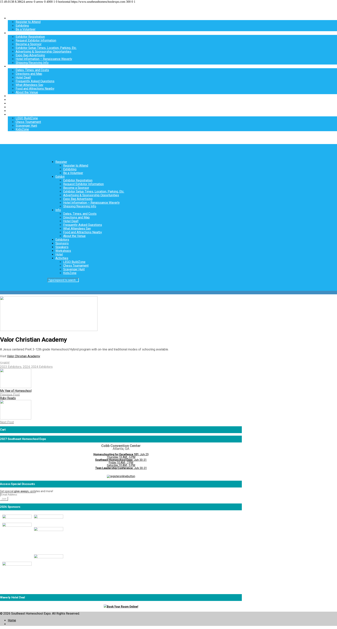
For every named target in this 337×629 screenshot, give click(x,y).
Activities (14, 114)
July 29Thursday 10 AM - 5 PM (121, 456)
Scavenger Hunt (26, 125)
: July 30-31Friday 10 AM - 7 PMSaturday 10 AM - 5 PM (121, 462)
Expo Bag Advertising (30, 55)
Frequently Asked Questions (35, 81)
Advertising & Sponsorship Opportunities (43, 51)
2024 (26, 367)
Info (10, 66)
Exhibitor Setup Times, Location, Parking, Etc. (46, 48)
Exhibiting (22, 25)
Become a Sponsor (29, 44)
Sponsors (14, 100)
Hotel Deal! (23, 77)
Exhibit (12, 33)
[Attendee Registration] (121, 476)
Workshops (15, 107)
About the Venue (27, 92)
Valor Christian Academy (23, 356)
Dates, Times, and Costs (32, 70)
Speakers (14, 103)
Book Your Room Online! (122, 606)
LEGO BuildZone (27, 118)
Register (14, 18)
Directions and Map (29, 74)
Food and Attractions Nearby (35, 88)
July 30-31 (121, 468)
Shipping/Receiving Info (32, 63)
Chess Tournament (28, 122)
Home (12, 620)
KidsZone (22, 129)
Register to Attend (28, 22)
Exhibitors (14, 96)
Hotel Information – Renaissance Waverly (44, 59)
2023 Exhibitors (10, 367)
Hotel (11, 111)
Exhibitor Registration (30, 37)
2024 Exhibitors (42, 367)
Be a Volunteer (25, 29)
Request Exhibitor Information (36, 40)
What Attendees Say (29, 85)
